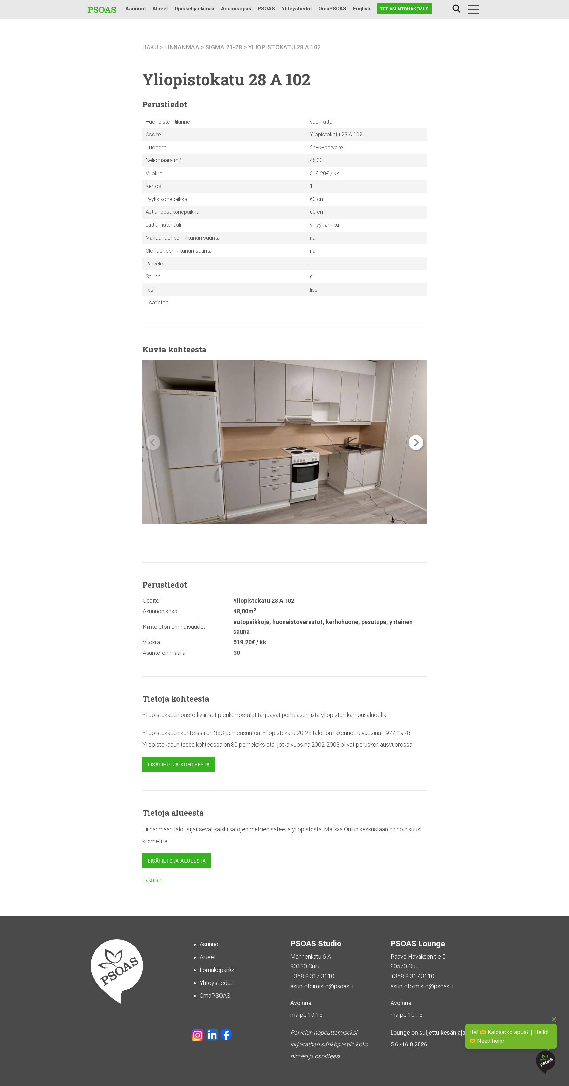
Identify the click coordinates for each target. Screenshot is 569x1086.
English (361, 9)
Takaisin (152, 880)
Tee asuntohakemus (404, 8)
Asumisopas (236, 9)
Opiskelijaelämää (194, 9)
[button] (416, 442)
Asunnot (135, 9)
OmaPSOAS (332, 9)
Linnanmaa (182, 47)
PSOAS (266, 9)
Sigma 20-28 (223, 47)
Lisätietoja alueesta (177, 861)
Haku (456, 8)
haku (150, 47)
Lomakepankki (218, 969)
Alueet (160, 9)
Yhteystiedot (297, 9)
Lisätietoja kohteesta (179, 764)
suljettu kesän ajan (444, 1032)
